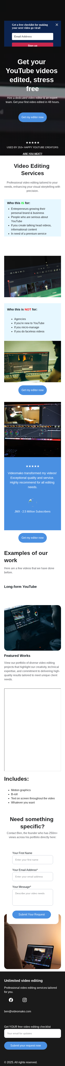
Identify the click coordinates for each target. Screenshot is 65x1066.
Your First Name (22, 853)
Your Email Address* (25, 869)
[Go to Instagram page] (25, 1000)
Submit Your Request (32, 914)
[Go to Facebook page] (11, 1000)
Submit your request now (25, 1045)
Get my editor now (32, 117)
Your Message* (21, 886)
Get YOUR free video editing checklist (27, 1026)
